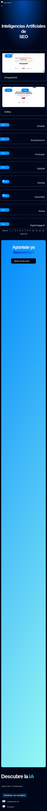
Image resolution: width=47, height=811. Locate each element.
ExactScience (38, 140)
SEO (8, 56)
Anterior (5, 230)
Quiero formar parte (22, 261)
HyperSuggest (37, 225)
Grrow (42, 211)
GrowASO (40, 197)
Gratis (3, 125)
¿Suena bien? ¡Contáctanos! (11, 786)
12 (40, 230)
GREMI (41, 168)
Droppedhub (10, 77)
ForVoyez (40, 154)
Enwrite (41, 126)
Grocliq (41, 182)
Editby (7, 112)
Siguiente (23, 234)
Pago (25, 90)
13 (43, 230)
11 (36, 230)
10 (33, 230)
